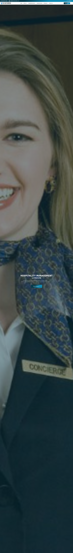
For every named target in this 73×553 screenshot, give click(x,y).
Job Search (45, 3)
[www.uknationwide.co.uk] (6, 3)
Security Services (39, 3)
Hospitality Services (31, 3)
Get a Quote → (36, 286)
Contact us (51, 3)
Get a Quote (67, 3)
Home (21, 3)
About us (25, 3)
